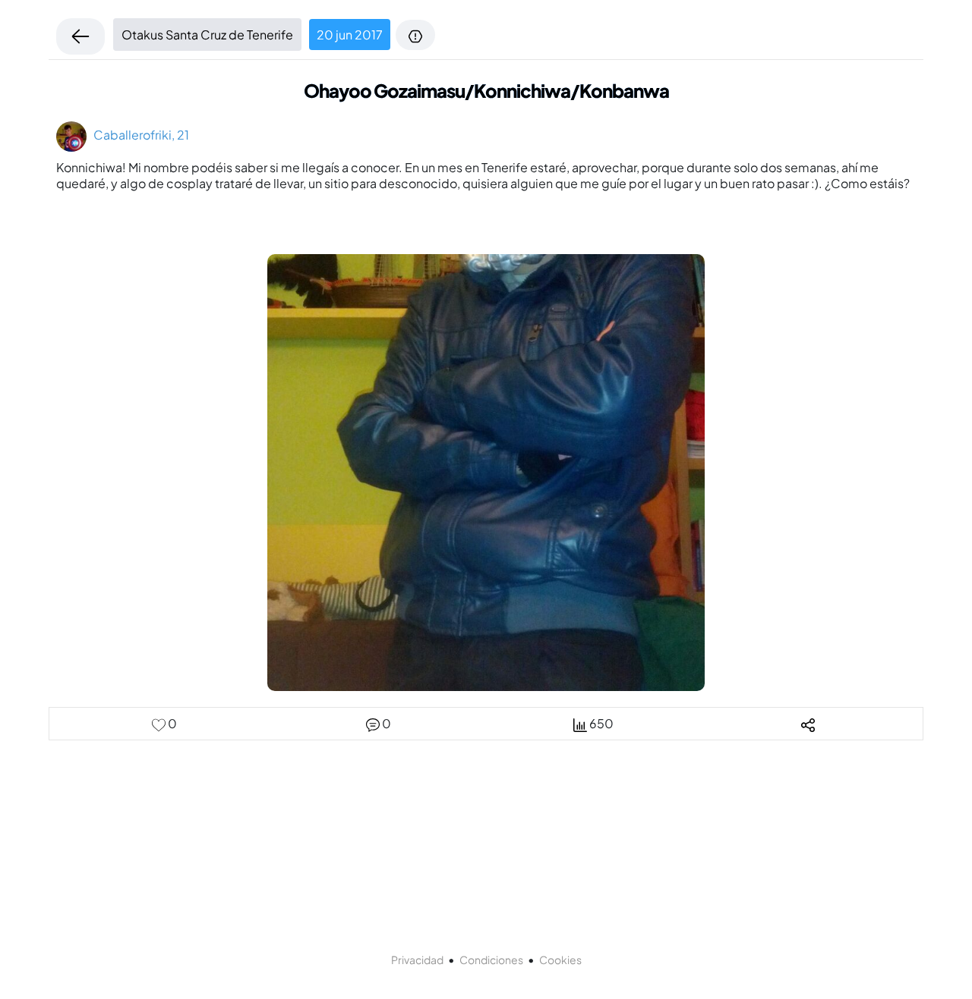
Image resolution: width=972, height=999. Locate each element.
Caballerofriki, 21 (138, 135)
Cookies (560, 959)
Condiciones (491, 959)
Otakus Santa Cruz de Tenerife (207, 34)
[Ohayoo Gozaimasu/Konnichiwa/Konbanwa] (486, 471)
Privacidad (417, 959)
